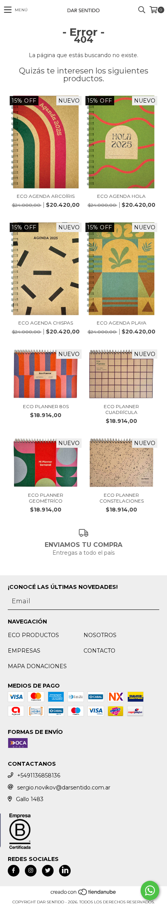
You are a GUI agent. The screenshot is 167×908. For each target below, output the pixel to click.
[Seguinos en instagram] (31, 871)
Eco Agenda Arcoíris (46, 196)
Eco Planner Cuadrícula (121, 409)
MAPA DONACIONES (37, 666)
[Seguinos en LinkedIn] (65, 871)
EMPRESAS (24, 650)
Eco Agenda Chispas (45, 323)
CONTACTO (99, 650)
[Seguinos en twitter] (48, 871)
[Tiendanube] (84, 894)
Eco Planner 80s (46, 406)
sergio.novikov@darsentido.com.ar (63, 787)
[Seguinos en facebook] (13, 871)
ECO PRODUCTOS (33, 635)
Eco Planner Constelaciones (121, 498)
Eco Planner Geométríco (45, 498)
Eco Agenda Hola (121, 196)
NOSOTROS (100, 635)
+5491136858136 (38, 775)
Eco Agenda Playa (121, 323)
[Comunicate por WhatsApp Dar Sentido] (150, 890)
